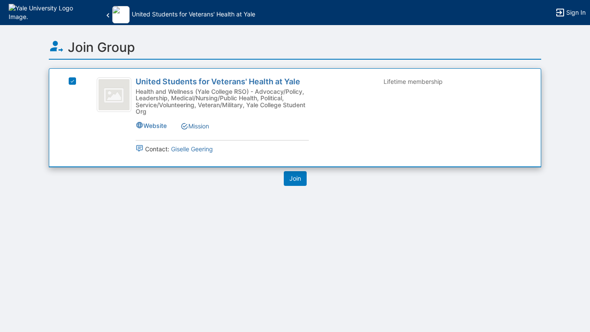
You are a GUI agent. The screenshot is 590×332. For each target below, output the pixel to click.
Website (155, 125)
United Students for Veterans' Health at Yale (218, 81)
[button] (44, 12)
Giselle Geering (192, 149)
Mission (198, 126)
